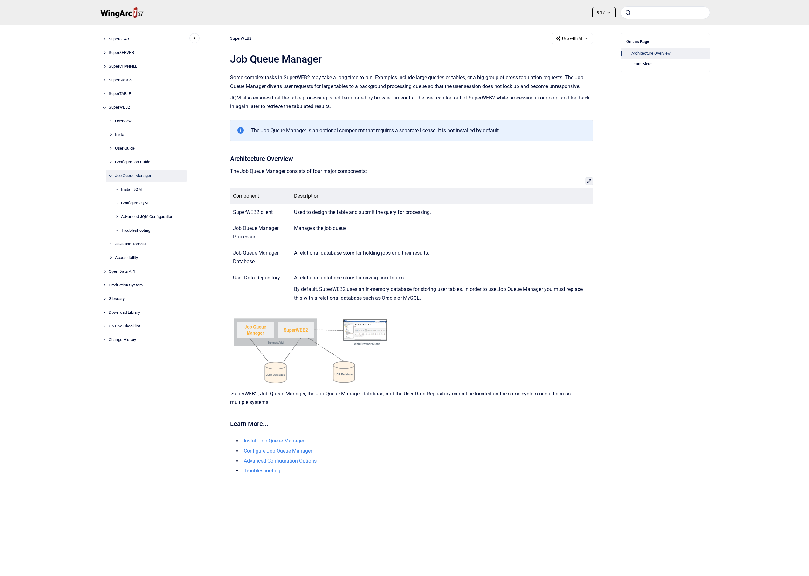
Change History (122, 340)
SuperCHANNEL (123, 66)
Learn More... (643, 63)
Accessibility (126, 258)
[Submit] (628, 13)
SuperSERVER (121, 53)
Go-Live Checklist (124, 326)
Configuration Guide (132, 162)
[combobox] (665, 13)
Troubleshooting (135, 230)
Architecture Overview (651, 53)
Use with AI (572, 38)
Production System (126, 285)
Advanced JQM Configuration (147, 217)
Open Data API (122, 271)
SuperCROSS (120, 80)
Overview (123, 121)
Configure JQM (134, 203)
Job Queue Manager (133, 176)
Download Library (124, 312)
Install (120, 135)
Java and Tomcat (130, 244)
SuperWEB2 (119, 107)
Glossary (117, 299)
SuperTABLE (120, 94)
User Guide (125, 148)
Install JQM (131, 189)
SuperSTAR (119, 39)
